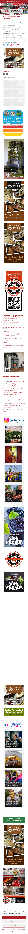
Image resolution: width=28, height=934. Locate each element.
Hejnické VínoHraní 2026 (18, 379)
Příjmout (14, 917)
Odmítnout (14, 922)
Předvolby (14, 926)
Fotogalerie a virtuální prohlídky (12, 323)
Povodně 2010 (7, 331)
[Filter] (4, 74)
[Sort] (7, 74)
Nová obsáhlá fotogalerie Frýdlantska (13, 327)
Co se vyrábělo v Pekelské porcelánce (13, 345)
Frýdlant (5, 342)
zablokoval (14, 820)
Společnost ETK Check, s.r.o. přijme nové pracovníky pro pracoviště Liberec (14, 399)
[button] (25, 909)
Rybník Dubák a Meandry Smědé (12, 338)
